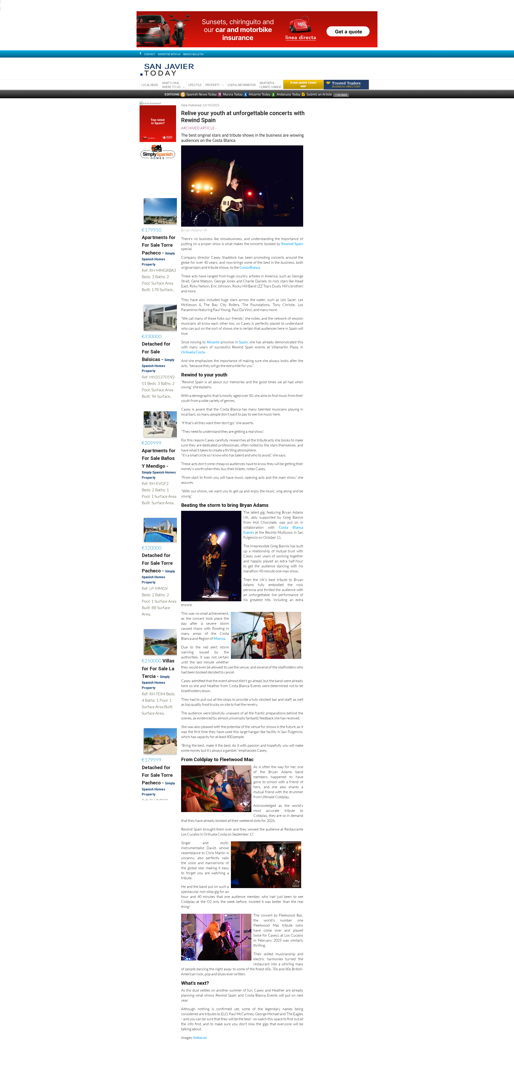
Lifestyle (195, 85)
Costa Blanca (250, 267)
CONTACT (149, 54)
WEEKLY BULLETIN (193, 54)
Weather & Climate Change (270, 85)
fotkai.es (200, 1037)
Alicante (213, 342)
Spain (243, 342)
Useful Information (241, 85)
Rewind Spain (292, 243)
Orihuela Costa (193, 352)
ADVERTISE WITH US (169, 54)
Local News (150, 85)
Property (212, 85)
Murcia (219, 638)
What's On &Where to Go (171, 85)
